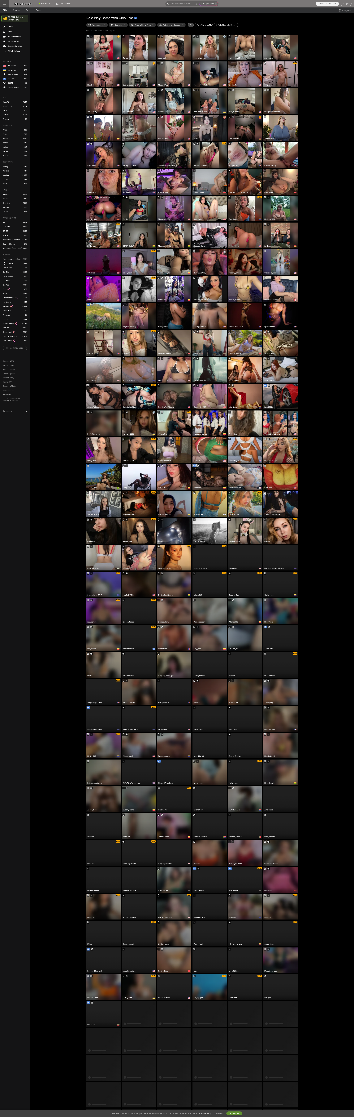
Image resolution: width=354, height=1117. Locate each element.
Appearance (97, 25)
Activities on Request (171, 25)
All (191, 25)
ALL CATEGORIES (16, 348)
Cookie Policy (204, 1113)
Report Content (9, 369)
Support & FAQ (9, 361)
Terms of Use (8, 382)
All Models (7, 394)
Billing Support (9, 365)
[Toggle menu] (4, 3)
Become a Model (9, 386)
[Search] (197, 4)
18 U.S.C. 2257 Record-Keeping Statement (12, 399)
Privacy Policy (8, 378)
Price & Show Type (143, 25)
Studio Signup (8, 390)
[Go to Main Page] (23, 3)
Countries (119, 25)
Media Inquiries (9, 374)
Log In (346, 4)
